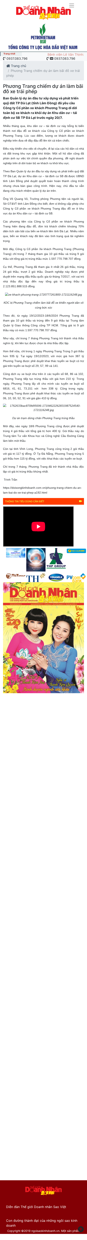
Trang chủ (18, 66)
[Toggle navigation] (42, 5)
